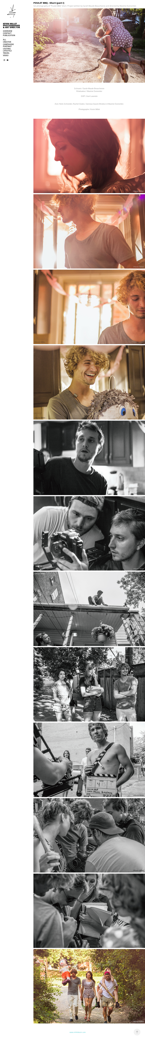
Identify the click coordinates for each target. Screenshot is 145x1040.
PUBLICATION (9, 35)
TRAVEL (6, 53)
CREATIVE (7, 42)
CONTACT (7, 33)
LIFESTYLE (7, 50)
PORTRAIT (7, 46)
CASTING (7, 48)
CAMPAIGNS (8, 44)
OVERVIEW (7, 31)
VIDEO (5, 55)
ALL (4, 39)
